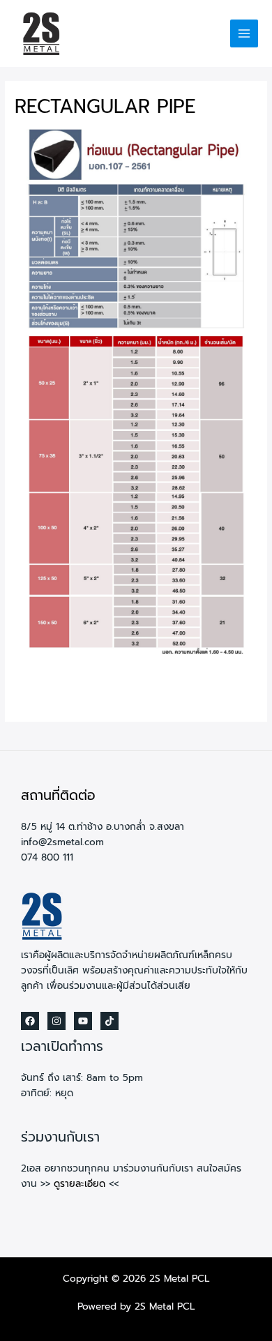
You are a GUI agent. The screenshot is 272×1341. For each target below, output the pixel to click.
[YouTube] (83, 1021)
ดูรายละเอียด (79, 1183)
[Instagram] (56, 1021)
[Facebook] (30, 1021)
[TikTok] (109, 1021)
